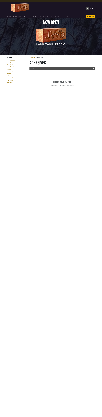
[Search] (93, 68)
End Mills (10, 80)
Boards (9, 73)
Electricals (10, 71)
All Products (11, 60)
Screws (9, 69)
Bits (8, 76)
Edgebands (10, 67)
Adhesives (10, 64)
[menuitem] (9, 16)
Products (32, 58)
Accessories (10, 78)
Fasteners (10, 82)
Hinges (9, 62)
